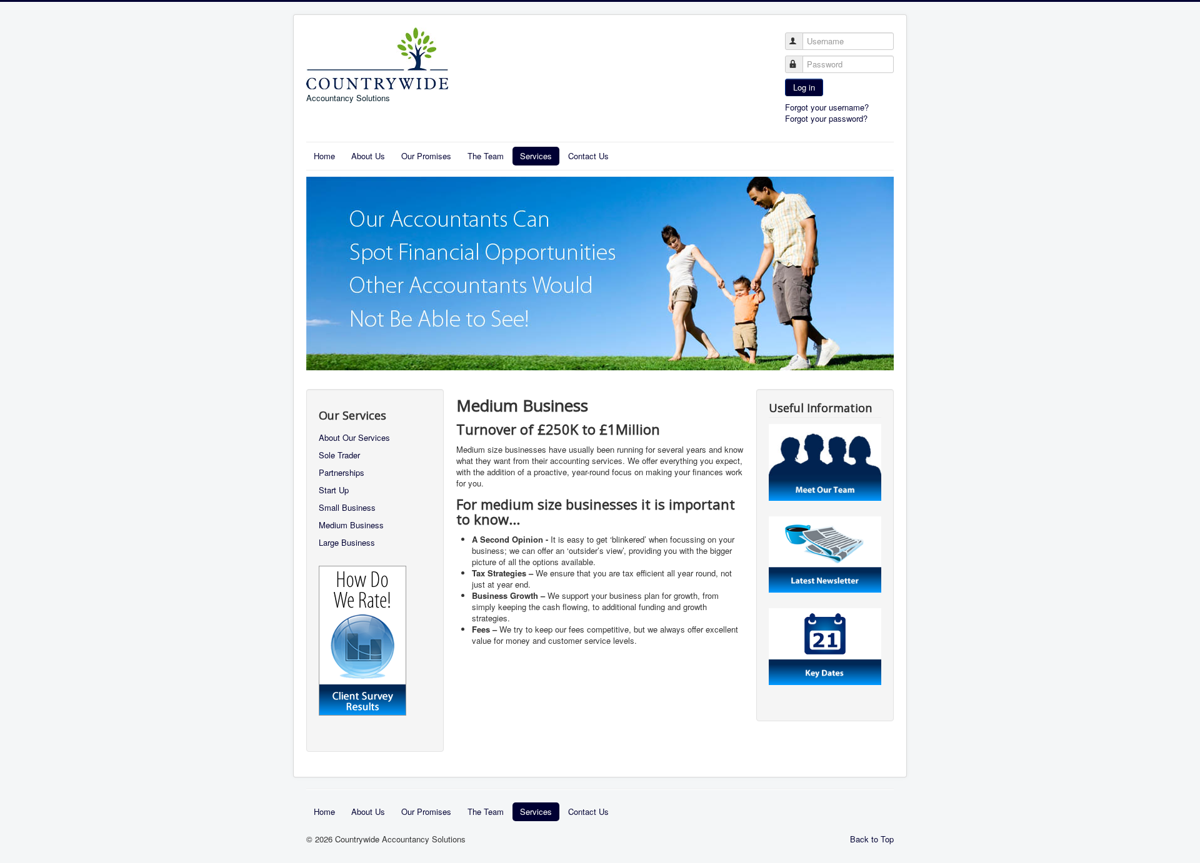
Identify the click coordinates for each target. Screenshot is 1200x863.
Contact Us (588, 156)
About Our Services (354, 437)
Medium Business (351, 525)
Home (324, 156)
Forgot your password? (826, 118)
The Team (486, 156)
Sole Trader (339, 455)
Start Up (334, 490)
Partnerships (341, 472)
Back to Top (872, 839)
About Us (368, 156)
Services (536, 156)
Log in (804, 87)
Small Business (347, 507)
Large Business (347, 542)
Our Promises (426, 156)
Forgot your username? (827, 107)
